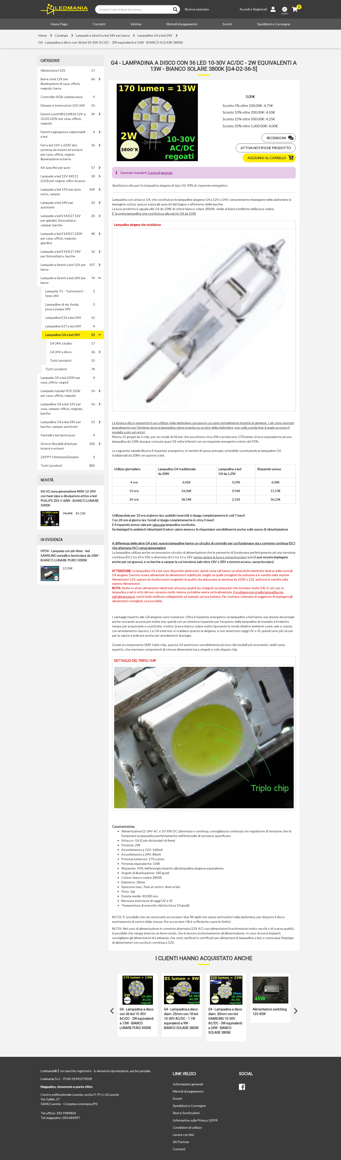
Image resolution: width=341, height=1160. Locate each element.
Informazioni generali (188, 1084)
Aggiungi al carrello (267, 158)
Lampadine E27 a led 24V (63, 326)
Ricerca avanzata (197, 9)
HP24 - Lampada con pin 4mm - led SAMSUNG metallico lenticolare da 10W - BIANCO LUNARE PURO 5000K (70, 555)
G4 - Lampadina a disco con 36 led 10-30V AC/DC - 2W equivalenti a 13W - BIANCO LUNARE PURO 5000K (137, 1018)
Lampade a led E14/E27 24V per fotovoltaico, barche (61, 253)
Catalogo (61, 35)
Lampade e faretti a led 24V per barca (103, 35)
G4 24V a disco (61, 352)
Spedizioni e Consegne (273, 24)
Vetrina (136, 24)
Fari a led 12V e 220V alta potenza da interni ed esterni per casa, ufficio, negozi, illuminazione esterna (61, 152)
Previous (112, 1009)
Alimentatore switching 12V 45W (270, 1011)
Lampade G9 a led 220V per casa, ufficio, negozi (60, 380)
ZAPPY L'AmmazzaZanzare (60, 457)
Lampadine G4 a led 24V (155, 35)
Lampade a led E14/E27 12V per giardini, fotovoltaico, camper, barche (61, 220)
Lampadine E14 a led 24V (63, 318)
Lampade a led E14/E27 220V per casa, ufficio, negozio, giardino (62, 238)
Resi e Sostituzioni (186, 1113)
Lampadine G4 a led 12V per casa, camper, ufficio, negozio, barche (62, 408)
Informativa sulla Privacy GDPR (195, 1120)
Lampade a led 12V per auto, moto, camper (61, 191)
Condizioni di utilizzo (187, 1127)
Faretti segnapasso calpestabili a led (63, 134)
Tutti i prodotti (60, 360)
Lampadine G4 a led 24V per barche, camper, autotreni (61, 424)
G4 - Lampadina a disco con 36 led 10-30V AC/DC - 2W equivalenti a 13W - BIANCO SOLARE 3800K (110, 42)
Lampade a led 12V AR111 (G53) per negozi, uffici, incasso (63, 178)
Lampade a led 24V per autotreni (57, 205)
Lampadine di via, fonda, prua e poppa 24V (62, 306)
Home (42, 35)
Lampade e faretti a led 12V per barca (63, 267)
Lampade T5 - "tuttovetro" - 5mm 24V (65, 293)
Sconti (227, 24)
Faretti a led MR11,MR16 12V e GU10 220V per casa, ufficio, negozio (63, 118)
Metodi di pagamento (182, 24)
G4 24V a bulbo (61, 343)
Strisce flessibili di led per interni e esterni (59, 446)
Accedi (245, 9)
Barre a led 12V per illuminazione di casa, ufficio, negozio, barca (60, 83)
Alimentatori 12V (53, 70)
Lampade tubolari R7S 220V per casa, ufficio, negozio (60, 393)
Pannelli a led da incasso (58, 435)
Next (295, 1009)
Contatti (99, 24)
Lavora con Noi (183, 1135)
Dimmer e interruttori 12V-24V (63, 105)
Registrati (260, 9)
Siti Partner (181, 1142)
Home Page (59, 24)
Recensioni (276, 138)
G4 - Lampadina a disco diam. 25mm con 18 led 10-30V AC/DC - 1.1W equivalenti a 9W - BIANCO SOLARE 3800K (181, 1018)
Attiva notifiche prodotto (266, 148)
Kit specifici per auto (56, 167)
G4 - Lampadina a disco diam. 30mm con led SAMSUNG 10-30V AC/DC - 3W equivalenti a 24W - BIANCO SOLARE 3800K (225, 1020)
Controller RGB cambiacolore (62, 97)
